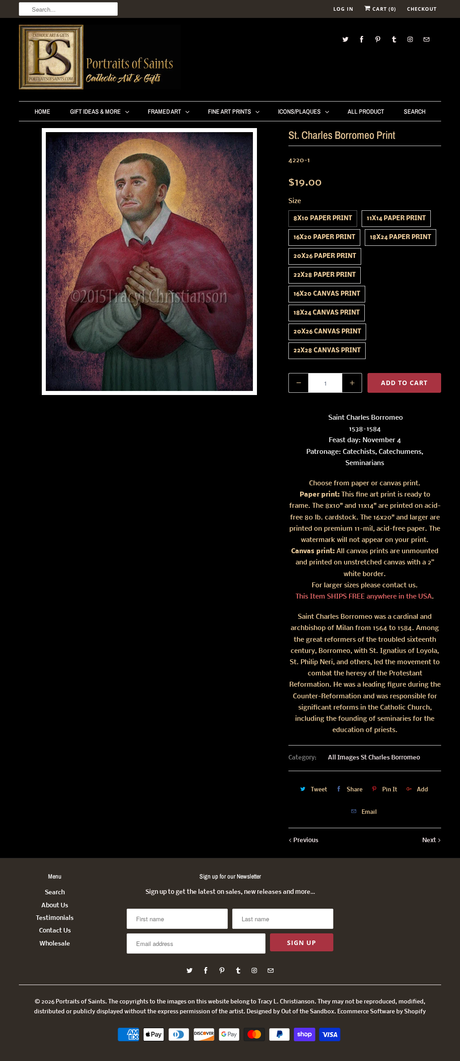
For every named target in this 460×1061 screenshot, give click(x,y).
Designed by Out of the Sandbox (290, 1012)
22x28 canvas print (327, 350)
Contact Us (55, 931)
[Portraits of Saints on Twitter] (345, 39)
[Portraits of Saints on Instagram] (410, 39)
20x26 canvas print (327, 332)
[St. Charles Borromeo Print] (149, 261)
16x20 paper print (324, 237)
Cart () (383, 8)
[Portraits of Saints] (100, 58)
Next (430, 840)
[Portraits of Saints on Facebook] (361, 39)
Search (414, 111)
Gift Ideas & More (95, 111)
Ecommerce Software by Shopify (381, 1012)
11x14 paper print (396, 218)
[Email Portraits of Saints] (426, 39)
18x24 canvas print (326, 313)
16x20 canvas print (326, 294)
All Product (366, 111)
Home (42, 111)
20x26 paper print (324, 256)
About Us (54, 905)
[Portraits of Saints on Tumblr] (394, 39)
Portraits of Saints (80, 1002)
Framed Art (164, 111)
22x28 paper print (324, 275)
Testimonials (55, 918)
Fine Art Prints (229, 111)
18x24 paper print (400, 237)
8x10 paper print (322, 218)
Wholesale (55, 944)
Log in (343, 8)
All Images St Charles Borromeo (374, 758)
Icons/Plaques (299, 111)
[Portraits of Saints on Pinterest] (378, 39)
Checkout (422, 8)
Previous (305, 840)
